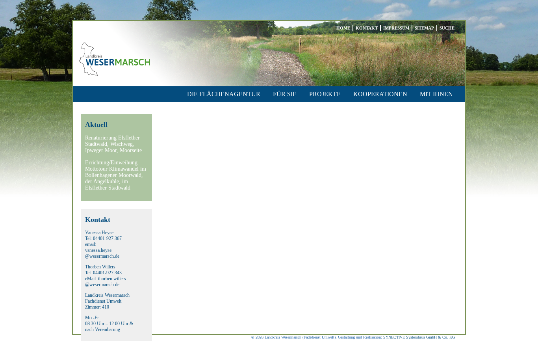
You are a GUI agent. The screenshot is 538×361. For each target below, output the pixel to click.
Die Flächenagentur (223, 94)
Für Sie (285, 94)
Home (343, 28)
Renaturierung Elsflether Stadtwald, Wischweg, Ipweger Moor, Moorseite (113, 144)
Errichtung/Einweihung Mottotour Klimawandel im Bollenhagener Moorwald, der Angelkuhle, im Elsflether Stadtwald (115, 175)
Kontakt (367, 28)
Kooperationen (380, 94)
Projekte (325, 94)
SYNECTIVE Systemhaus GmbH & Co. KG (419, 337)
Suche (447, 28)
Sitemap (424, 28)
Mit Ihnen (436, 94)
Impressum (396, 28)
